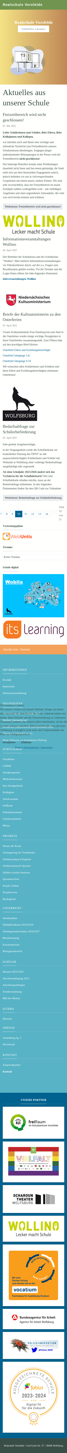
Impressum (47, 747)
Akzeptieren (8, 742)
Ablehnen (26, 742)
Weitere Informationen (27, 747)
